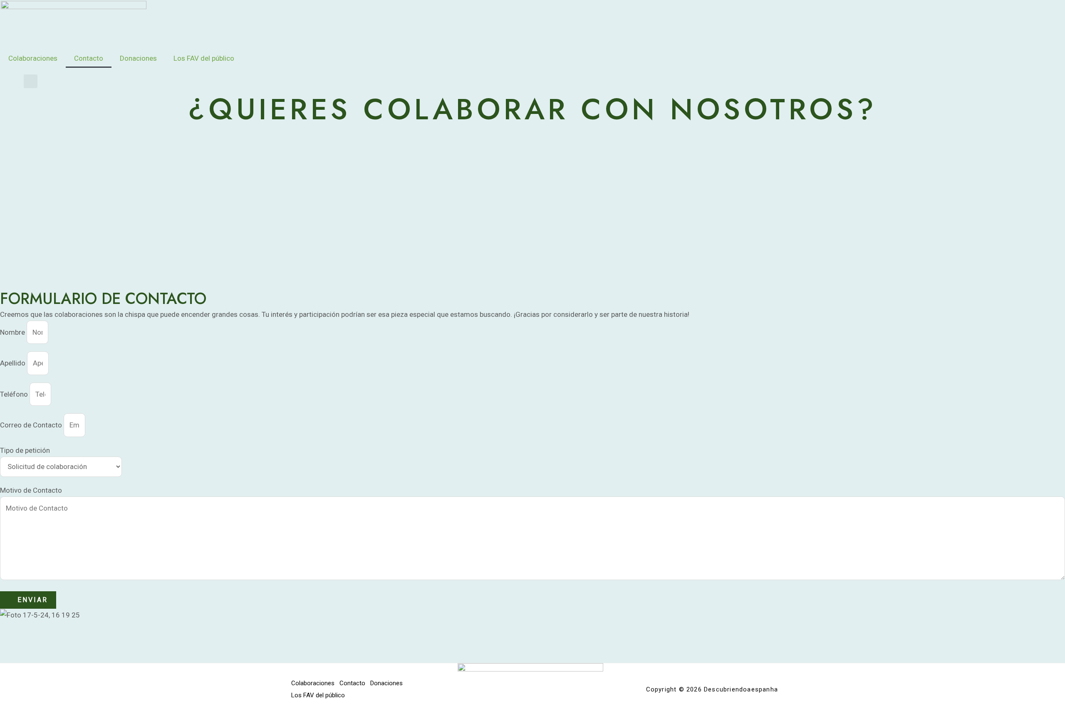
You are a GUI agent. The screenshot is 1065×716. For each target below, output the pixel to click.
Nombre (13, 332)
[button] (30, 81)
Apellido (13, 363)
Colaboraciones (32, 58)
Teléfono (15, 394)
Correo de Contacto (32, 425)
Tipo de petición (25, 450)
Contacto (88, 58)
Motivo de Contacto (31, 490)
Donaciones (138, 58)
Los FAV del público (203, 58)
